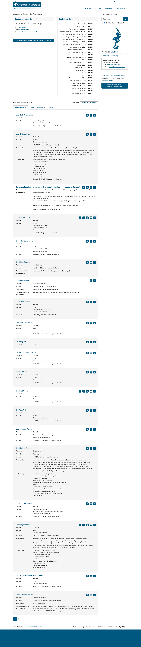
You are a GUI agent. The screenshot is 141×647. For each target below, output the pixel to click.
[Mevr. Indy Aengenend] (87, 115)
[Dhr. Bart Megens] (80, 391)
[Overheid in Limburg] (27, 5)
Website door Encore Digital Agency (116, 627)
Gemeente (108, 8)
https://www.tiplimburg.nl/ (117, 67)
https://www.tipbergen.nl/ (29, 32)
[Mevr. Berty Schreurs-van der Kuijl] (87, 576)
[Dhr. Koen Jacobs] (87, 302)
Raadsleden (41, 107)
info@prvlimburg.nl (114, 64)
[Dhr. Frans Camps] (80, 217)
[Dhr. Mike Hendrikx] (91, 280)
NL (106, 23)
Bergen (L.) (121, 23)
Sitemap (81, 627)
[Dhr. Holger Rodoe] (80, 525)
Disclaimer (99, 627)
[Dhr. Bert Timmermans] (87, 595)
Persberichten (118, 2)
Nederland (88, 8)
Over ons (110, 2)
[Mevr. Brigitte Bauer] (87, 134)
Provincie (98, 8)
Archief (51, 107)
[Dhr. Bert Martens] (87, 372)
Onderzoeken (90, 627)
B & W (32, 107)
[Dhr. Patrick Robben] (87, 503)
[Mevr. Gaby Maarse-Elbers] (87, 353)
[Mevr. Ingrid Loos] (87, 342)
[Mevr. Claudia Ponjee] (87, 429)
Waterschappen (121, 8)
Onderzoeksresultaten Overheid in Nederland (114, 86)
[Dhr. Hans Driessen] (87, 262)
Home (75, 627)
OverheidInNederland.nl (34, 627)
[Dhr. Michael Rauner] (87, 448)
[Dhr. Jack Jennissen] (87, 323)
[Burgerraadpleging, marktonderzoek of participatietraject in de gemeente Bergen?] (83, 187)
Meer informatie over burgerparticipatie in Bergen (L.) (34, 40)
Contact (125, 2)
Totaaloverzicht (20, 107)
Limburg (112, 23)
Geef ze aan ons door (107, 80)
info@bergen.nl (24, 29)
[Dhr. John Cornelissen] (87, 241)
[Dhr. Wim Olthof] (87, 410)
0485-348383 (22, 27)
